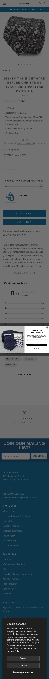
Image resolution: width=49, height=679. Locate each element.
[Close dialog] (47, 327)
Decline (23, 665)
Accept (23, 658)
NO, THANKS (37, 348)
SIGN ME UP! (37, 344)
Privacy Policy (13, 651)
